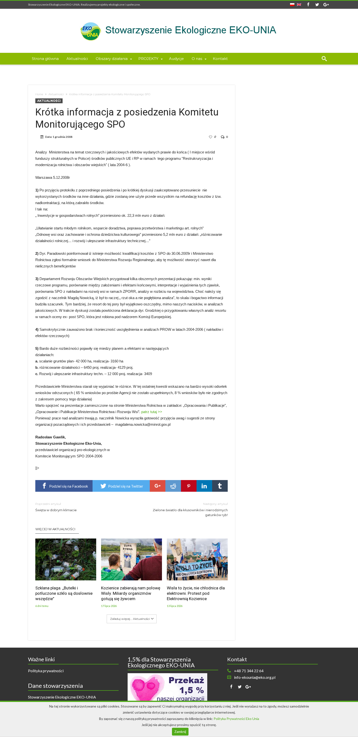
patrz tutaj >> (151, 412)
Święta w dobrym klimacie (56, 507)
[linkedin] (204, 486)
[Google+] (326, 5)
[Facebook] (308, 5)
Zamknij (180, 731)
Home (39, 94)
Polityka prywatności (46, 670)
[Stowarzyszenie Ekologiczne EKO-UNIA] (179, 15)
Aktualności (56, 94)
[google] (157, 486)
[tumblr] (220, 486)
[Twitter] (317, 5)
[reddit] (173, 486)
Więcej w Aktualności (55, 529)
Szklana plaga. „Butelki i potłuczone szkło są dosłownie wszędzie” (64, 593)
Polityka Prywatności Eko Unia (236, 719)
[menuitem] (292, 3)
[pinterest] (189, 486)
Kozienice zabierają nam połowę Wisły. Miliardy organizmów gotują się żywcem (130, 593)
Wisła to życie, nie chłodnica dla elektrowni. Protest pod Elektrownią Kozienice (196, 593)
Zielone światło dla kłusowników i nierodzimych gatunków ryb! (190, 509)
